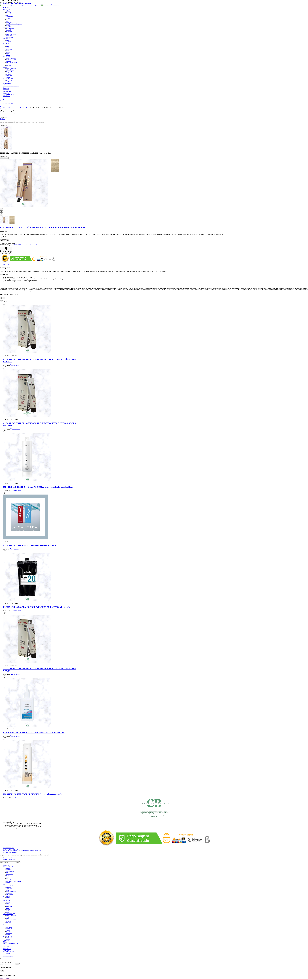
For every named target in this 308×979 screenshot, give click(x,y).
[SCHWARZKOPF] (6, 250)
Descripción (6, 264)
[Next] (1, 211)
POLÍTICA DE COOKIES (10, 852)
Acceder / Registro (8, 103)
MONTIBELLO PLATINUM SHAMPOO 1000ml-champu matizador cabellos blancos (38, 487)
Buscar (17, 862)
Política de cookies (8, 857)
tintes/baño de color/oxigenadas (20, 107)
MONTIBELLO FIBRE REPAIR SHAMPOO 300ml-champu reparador (33, 794)
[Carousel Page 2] (2, 300)
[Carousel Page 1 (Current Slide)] (0, 300)
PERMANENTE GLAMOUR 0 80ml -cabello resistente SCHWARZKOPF (33, 732)
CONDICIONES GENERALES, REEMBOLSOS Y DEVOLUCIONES (22, 851)
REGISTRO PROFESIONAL (11, 849)
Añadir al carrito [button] (16, 365)
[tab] (155, 264)
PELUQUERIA (7, 107)
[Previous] (1, 209)
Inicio (1, 107)
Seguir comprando (4, 978)
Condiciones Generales (9, 859)
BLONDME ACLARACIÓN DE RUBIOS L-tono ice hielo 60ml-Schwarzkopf (42, 227)
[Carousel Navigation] (154, 298)
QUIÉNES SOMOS (8, 848)
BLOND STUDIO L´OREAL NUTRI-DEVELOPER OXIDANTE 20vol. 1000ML (36, 607)
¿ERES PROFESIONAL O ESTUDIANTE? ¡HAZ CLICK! (16, 3)
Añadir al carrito (4, 157)
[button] (7, 243)
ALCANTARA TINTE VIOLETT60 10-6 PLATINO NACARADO (30, 545)
